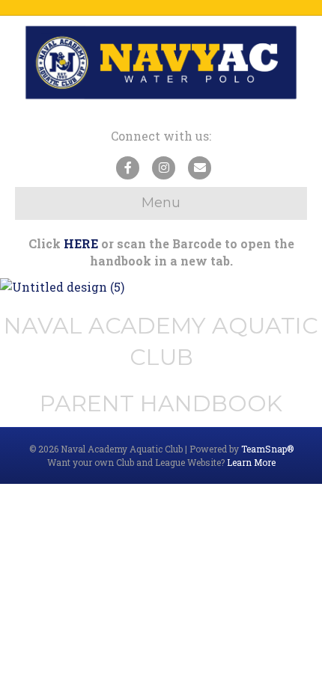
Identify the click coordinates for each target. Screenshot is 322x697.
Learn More (251, 462)
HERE (81, 243)
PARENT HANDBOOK (161, 403)
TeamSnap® (267, 449)
